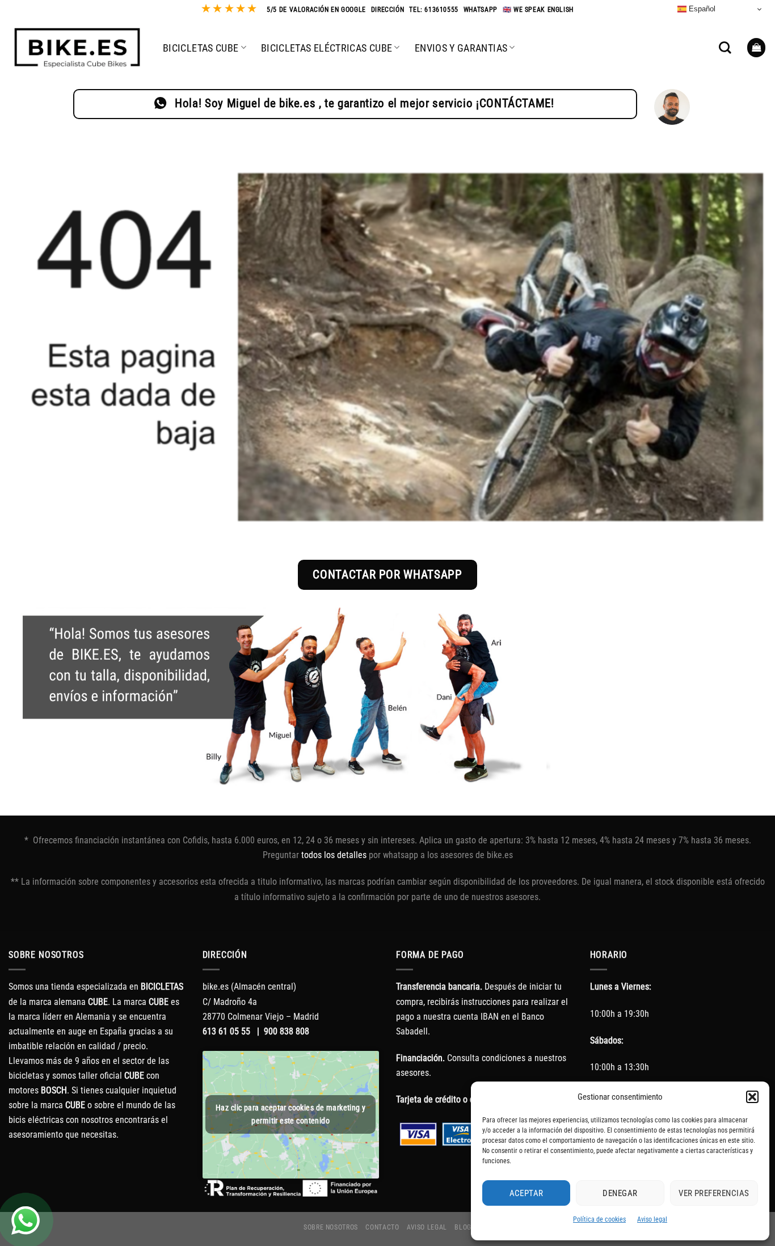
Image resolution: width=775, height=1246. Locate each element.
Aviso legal (652, 1219)
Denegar (620, 1193)
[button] (752, 1097)
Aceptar (526, 1193)
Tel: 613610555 (433, 10)
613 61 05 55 (226, 1031)
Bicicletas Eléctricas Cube (326, 48)
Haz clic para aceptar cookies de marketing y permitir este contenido (290, 1114)
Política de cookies (599, 1219)
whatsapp (481, 10)
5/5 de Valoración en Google (316, 10)
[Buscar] (725, 48)
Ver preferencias (714, 1193)
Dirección (388, 10)
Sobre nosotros (331, 1227)
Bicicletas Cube (200, 48)
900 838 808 (286, 1031)
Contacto (382, 1227)
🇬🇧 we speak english (538, 10)
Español (700, 9)
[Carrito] (756, 47)
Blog (462, 1227)
